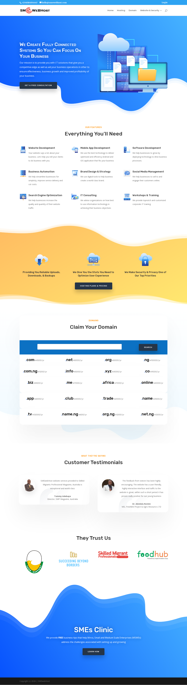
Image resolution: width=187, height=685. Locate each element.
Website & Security (149, 10)
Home (110, 10)
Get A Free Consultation (38, 85)
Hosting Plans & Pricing (93, 286)
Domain (133, 10)
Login (164, 3)
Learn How (93, 652)
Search (148, 347)
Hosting (121, 10)
